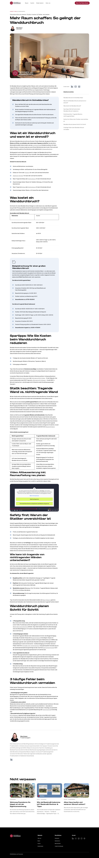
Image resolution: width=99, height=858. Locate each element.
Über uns (48, 3)
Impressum (57, 838)
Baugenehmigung (50, 427)
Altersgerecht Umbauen (39, 380)
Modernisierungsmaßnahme (20, 627)
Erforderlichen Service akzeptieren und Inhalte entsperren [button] (34, 503)
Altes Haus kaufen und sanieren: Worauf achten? (74, 803)
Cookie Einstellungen (59, 846)
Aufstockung (31, 179)
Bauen (26, 3)
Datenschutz (57, 840)
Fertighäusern (15, 715)
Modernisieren (40, 3)
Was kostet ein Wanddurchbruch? (72, 106)
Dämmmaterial (47, 709)
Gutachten (49, 548)
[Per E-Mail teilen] (75, 86)
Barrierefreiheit (58, 843)
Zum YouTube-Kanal (82, 3)
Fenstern (27, 172)
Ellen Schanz (19, 27)
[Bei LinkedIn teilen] (72, 86)
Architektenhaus (37, 145)
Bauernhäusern (47, 600)
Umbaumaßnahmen (47, 149)
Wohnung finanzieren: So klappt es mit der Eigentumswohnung (20, 804)
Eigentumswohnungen (48, 647)
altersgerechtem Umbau (38, 378)
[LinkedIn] (11, 759)
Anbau (23, 187)
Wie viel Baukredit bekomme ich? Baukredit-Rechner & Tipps (48, 804)
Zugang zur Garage (18, 175)
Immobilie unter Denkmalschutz (30, 645)
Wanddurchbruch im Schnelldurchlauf (73, 97)
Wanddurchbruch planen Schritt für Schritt (74, 124)
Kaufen (32, 3)
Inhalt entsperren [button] (34, 499)
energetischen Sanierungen (22, 378)
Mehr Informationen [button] (34, 495)
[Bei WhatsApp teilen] (79, 86)
